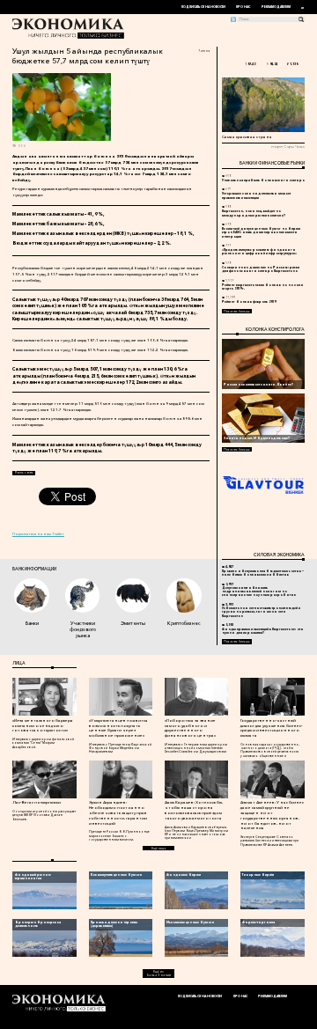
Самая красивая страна (247, 136)
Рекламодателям (276, 7)
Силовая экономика (279, 554)
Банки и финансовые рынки (272, 162)
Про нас (243, 7)
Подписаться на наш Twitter (38, 534)
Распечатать (24, 472)
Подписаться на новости (203, 7)
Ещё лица (158, 848)
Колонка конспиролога (275, 329)
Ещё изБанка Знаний (159, 973)
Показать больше (237, 311)
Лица (19, 662)
